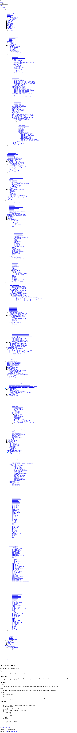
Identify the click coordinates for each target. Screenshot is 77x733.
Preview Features (10, 24)
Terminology (11, 190)
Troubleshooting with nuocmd (12, 367)
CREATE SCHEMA (15, 501)
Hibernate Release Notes (16, 250)
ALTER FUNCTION (16, 484)
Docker (8, 14)
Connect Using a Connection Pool (20, 274)
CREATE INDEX (15, 497)
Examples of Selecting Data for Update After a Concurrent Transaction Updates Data (27, 298)
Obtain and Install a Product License (18, 58)
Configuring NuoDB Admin (17, 79)
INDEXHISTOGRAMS (16, 567)
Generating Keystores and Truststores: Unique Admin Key (24, 82)
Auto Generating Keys (16, 252)
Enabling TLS (14, 223)
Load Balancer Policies (11, 218)
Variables (13, 317)
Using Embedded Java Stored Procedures (19, 338)
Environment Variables (11, 441)
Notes (13, 267)
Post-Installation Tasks (18, 63)
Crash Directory (12, 447)
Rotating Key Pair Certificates (19, 84)
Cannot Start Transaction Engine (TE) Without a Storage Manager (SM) (22, 383)
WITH (13, 537)
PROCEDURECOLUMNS (17, 602)
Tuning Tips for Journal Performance (13, 365)
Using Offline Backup (20, 120)
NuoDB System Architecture (15, 30)
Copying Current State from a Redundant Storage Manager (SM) (30, 121)
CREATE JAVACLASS (16, 498)
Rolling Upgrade (19, 71)
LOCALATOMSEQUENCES (17, 576)
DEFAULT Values (17, 415)
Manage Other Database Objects (15, 175)
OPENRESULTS (15, 595)
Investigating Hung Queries (12, 347)
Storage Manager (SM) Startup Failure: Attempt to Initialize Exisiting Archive (23, 386)
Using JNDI (14, 254)
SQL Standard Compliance (14, 482)
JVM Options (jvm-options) (14, 393)
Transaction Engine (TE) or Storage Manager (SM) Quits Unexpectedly (22, 387)
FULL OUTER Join (13, 309)
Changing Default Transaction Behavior (19, 287)
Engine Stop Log (12, 448)
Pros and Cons (12, 191)
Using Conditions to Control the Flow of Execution (18, 313)
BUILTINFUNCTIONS (16, 551)
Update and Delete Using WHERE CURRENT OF (21, 328)
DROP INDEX (14, 510)
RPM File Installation (18, 60)
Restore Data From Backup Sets (27, 138)
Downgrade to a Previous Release (18, 73)
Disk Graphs (11, 205)
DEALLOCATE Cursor (16, 330)
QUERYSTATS (15, 609)
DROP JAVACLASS (15, 511)
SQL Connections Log (13, 446)
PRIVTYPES (14, 601)
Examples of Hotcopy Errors (26, 136)
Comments (14, 321)
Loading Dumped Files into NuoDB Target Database (23, 421)
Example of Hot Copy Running (26, 134)
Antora (7, 731)
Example (11, 188)
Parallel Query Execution (13, 50)
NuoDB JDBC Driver (16, 227)
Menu (3, 3)
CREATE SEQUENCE (16, 502)
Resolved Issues (10, 23)
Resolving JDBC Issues (14, 369)
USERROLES (14, 626)
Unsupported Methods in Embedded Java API (20, 341)
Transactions (12, 42)
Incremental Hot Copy (22, 130)
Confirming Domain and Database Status (19, 106)
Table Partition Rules (13, 181)
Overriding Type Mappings (19, 409)
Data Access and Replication (14, 36)
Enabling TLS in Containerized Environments (17, 149)
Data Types (14, 277)
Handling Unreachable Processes (20, 97)
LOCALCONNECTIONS (16, 577)
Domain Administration (12, 153)
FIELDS (13, 558)
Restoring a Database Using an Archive (19, 116)
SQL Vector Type (15, 461)
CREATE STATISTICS (16, 503)
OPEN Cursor (14, 325)
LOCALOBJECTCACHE (16, 580)
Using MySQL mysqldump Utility (15, 634)
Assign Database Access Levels (15, 170)
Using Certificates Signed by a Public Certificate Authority (24, 83)
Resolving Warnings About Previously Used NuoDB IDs (24, 62)
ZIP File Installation (17, 66)
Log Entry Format (12, 376)
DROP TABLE (14, 517)
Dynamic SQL (14, 320)
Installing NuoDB (15, 57)
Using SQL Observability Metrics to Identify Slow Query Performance (22, 350)
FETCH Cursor (14, 326)
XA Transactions (17, 244)
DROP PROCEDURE (16, 512)
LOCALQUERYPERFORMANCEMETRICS (20, 581)
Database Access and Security (15, 164)
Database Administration (12, 160)
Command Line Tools (14, 395)
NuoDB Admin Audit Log (14, 445)
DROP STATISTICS (15, 516)
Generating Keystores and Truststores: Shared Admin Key (24, 81)
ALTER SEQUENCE (16, 486)
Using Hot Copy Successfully (23, 126)
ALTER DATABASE (16, 539)
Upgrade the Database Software (22, 69)
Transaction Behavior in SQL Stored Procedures (18, 293)
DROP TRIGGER (15, 518)
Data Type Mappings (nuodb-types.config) (17, 391)
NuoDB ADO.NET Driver (17, 257)
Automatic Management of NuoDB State (16, 150)
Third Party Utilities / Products (15, 630)
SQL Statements (15, 483)
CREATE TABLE (15, 504)
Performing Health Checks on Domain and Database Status (22, 93)
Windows (16, 64)
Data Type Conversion (16, 462)
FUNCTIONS (14, 562)
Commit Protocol (12, 44)
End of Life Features (11, 27)
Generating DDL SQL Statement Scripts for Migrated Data (24, 422)
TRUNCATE (14, 534)
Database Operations (15, 222)
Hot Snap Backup (19, 141)
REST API (9, 641)
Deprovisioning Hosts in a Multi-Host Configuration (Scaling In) (23, 117)
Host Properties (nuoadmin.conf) (15, 390)
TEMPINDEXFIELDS (16, 620)
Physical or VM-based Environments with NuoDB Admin (20, 54)
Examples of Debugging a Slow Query (19, 355)
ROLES (13, 610)
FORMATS (14, 560)
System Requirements (13, 55)
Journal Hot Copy (21, 131)
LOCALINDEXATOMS (16, 579)
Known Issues (9, 25)
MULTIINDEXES (15, 592)
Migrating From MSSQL (18, 425)
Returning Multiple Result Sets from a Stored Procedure (22, 336)
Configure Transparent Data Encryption (16, 162)
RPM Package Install (13, 18)
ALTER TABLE (15, 488)
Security (11, 636)
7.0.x (6, 656)
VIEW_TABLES (15, 629)
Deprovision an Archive (16, 112)
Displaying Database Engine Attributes (21, 92)
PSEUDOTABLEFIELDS (16, 605)
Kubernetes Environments (14, 145)
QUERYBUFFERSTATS (16, 607)
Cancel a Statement (17, 238)
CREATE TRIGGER (15, 505)
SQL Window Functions (16, 480)
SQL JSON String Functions (17, 471)
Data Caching (9, 41)
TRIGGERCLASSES (16, 624)
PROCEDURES (15, 603)
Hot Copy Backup (22, 125)
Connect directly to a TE (18, 245)
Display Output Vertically (16, 435)
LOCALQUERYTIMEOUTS (17, 582)
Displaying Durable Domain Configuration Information (24, 90)
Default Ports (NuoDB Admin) (12, 440)
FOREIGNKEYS (15, 559)
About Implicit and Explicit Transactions (19, 290)
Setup (10, 192)
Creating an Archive (17, 103)
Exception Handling (17, 241)
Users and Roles (12, 168)
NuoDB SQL (12, 45)
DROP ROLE (14, 513)
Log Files (11, 442)
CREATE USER (15, 506)
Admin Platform (12, 31)
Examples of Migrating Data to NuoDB (21, 423)
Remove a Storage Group (16, 185)
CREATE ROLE (15, 500)
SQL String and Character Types (17, 455)
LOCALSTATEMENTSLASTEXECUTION (20, 584)
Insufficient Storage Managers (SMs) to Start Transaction (19, 385)
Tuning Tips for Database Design (13, 364)
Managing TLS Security (18, 85)
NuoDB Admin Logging (13, 379)
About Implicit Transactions (17, 291)
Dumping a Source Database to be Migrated (22, 420)
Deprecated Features (10, 26)
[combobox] (5, 4)
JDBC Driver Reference (18, 233)
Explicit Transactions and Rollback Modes (17, 294)
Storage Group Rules (13, 180)
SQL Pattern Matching (16, 474)
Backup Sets (20, 128)
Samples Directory (10, 13)
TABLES (13, 617)
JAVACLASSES (15, 570)
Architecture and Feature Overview (13, 29)
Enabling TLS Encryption (19, 80)
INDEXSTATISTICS (16, 569)
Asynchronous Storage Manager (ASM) (17, 189)
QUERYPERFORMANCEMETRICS (19, 608)
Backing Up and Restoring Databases (21, 118)
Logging (15, 240)
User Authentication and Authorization (14, 159)
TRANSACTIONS (15, 623)
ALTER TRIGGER (15, 489)
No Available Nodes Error (14, 372)
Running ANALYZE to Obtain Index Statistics (17, 354)
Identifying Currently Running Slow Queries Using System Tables (21, 352)
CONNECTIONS (15, 554)
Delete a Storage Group (16, 186)
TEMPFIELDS (14, 618)
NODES (13, 593)
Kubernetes (9, 16)
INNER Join (11, 306)
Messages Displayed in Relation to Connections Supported (17, 374)
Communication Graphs (13, 203)
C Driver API (9, 643)
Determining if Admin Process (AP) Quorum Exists (23, 96)
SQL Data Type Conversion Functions (18, 469)
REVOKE (14, 529)
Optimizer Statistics (15, 51)
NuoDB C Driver (15, 263)
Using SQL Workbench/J (13, 632)
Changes (8, 22)
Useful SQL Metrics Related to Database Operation (16, 214)
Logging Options (12, 380)
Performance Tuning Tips (12, 361)
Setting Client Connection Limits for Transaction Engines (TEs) (18, 197)
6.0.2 (6, 657)
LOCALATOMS (15, 575)
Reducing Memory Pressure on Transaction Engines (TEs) (17, 196)
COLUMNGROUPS (15, 552)
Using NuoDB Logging (14, 375)
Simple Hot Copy (21, 127)
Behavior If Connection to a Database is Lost (20, 302)
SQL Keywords (12, 481)
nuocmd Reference (15, 401)
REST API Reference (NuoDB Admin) (14, 451)
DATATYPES (14, 556)
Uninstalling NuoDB (18, 74)
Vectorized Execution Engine (14, 46)
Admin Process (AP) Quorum (12, 157)
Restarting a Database (15, 108)
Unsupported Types (17, 417)
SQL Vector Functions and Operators (18, 479)
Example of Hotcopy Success (26, 137)
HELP (13, 540)
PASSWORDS (14, 599)
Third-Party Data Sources (18, 235)
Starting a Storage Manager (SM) (18, 109)
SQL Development (11, 282)
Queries (13, 275)
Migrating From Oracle (18, 427)
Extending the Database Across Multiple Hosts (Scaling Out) (22, 114)
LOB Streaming (17, 243)
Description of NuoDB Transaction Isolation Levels (21, 296)
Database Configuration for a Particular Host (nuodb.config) (20, 392)
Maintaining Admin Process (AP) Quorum (14, 158)
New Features (9, 21)
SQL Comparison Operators (17, 467)
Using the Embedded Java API (17, 337)
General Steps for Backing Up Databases (21, 119)
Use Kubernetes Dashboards (14, 213)
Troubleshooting (10, 366)
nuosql (13, 431)
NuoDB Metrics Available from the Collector (17, 211)
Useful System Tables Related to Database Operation (16, 215)
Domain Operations (15, 78)
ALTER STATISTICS (16, 487)
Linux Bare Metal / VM (14, 17)
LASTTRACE (14, 574)
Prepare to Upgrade (17, 68)
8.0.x (6, 655)
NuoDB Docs (4, 1)
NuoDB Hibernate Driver (16, 249)
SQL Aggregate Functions (16, 466)
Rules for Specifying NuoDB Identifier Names (15, 283)
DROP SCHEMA (15, 514)
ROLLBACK (14, 530)
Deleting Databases (15, 142)
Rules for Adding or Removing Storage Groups (20, 183)
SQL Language (12, 452)
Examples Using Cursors (16, 331)
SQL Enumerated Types (18, 650)
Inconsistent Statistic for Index (14, 384)
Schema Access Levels (13, 169)
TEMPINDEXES (15, 619)
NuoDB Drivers (13, 219)
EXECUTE (14, 521)
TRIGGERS (14, 625)
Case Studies (11, 210)
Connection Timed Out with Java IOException (17, 370)
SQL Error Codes (12, 464)
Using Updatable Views (14, 342)
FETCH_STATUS (15, 327)
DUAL (13, 557)
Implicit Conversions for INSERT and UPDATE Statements (22, 463)
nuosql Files (14, 432)
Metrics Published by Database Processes (14, 450)
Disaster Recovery (12, 194)
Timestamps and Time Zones (19, 246)
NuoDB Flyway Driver (13, 256)
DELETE (13, 508)
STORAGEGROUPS (16, 615)
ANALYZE (14, 492)
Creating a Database (17, 104)
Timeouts (15, 239)
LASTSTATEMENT (15, 573)
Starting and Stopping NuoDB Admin (18, 87)
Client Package (10, 217)
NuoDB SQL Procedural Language (18, 316)
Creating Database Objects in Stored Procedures (18, 322)
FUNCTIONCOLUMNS (16, 561)
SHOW (13, 545)
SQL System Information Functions (18, 476)
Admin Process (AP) (11, 156)
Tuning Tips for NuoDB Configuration (14, 363)
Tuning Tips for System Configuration (14, 362)
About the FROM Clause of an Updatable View (18, 344)
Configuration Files (13, 389)
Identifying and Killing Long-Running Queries (15, 373)
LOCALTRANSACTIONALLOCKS (19, 588)
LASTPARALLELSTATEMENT (18, 571)
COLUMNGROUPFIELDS (17, 553)
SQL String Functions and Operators (18, 475)
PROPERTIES (14, 604)
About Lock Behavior (13, 289)
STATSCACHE (15, 614)
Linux (15, 59)
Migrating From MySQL (18, 426)
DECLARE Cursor (15, 324)
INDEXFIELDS (15, 565)
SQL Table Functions (15, 477)
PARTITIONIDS (15, 598)
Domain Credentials (10, 155)
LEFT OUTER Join (13, 307)
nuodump (11, 403)
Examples (13, 225)
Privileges (11, 638)
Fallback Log (11, 449)
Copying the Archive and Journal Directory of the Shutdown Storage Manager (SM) (33, 122)
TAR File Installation (17, 61)
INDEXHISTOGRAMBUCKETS (18, 566)
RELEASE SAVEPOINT (16, 526)
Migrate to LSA (14, 113)
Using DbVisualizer (13, 631)
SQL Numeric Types (15, 456)
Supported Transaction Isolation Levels (21, 237)
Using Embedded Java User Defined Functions (20, 340)
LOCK (13, 525)
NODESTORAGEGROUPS (17, 594)
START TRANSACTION (16, 533)
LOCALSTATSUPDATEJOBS (17, 585)
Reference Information (12, 388)
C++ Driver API (10, 644)
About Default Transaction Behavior (18, 286)
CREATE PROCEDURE (16, 499)
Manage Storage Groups (16, 182)
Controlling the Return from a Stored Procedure (20, 334)
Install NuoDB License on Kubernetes (16, 148)
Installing (11, 198)
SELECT (13, 532)
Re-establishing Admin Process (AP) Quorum (22, 99)
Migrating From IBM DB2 (19, 424)
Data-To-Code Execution (13, 48)
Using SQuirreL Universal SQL (15, 633)
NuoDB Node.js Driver (16, 270)
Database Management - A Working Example (20, 143)
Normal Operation (12, 193)
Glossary (6, 645)
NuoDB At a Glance (11, 10)
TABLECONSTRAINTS (16, 616)
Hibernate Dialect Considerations (18, 251)
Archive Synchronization (13, 37)
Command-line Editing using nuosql (18, 434)
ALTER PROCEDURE (16, 485)
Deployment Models (11, 53)
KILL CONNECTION (16, 541)
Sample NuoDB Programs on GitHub (16, 281)
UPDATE (13, 535)
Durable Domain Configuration (12, 154)
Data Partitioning (12, 38)
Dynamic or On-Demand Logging (15, 377)
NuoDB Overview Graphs (14, 208)
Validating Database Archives (19, 105)
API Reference (14, 226)
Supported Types (17, 418)
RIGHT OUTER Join (13, 308)
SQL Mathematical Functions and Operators (19, 473)
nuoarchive (14, 396)
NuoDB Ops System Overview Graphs (16, 207)
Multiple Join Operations (13, 311)
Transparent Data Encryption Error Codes (16, 163)
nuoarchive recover (15, 398)
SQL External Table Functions (17, 478)
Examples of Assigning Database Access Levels (17, 171)
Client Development (11, 216)
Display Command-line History (17, 437)
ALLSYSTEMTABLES (16, 550)
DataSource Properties (18, 234)
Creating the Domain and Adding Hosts (19, 86)
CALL (13, 493)
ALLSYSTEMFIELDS (16, 549)
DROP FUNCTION (15, 509)
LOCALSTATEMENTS (16, 583)
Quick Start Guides (11, 12)
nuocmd (13, 400)
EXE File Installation (17, 65)
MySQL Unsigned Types (18, 416)
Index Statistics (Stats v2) (16, 52)
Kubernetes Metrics (12, 212)
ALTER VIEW (14, 491)
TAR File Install (12, 19)
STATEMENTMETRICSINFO (17, 613)
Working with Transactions (14, 285)
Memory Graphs (12, 206)
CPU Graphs (11, 204)
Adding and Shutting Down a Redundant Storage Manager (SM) (23, 115)
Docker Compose (10, 15)
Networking (11, 32)
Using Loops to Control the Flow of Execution (17, 314)
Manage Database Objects (14, 172)
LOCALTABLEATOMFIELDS (17, 586)
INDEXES (14, 564)
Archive (10, 39)
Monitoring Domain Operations (20, 88)
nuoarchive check (15, 397)
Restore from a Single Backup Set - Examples (29, 139)
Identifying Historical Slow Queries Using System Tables (19, 351)
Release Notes (10, 20)
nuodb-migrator (15, 406)
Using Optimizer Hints (13, 359)
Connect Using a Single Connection (20, 273)
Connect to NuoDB (17, 272)
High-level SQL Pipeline (13, 47)
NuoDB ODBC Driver (16, 259)
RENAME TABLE (15, 527)
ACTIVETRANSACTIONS (17, 548)
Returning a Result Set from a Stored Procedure (20, 335)
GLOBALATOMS (15, 563)
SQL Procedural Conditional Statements (19, 318)
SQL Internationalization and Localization (16, 453)
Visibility (11, 43)
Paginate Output (14, 436)
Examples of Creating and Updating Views (17, 346)
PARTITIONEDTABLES (16, 597)
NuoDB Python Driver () (18, 279)
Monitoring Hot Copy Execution (27, 133)
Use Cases (11, 179)
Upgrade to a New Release (19, 67)
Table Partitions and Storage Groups (16, 178)
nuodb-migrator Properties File (17, 407)
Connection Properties (11, 394)
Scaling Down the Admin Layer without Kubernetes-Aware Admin (21, 151)
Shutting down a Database (16, 107)
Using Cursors (14, 323)
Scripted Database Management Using (21, 144)
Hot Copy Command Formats (23, 132)
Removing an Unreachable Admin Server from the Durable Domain (26, 98)
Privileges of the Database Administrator (16, 165)
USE (12, 536)
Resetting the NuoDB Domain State (18, 94)
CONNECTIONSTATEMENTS (18, 555)
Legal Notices (9, 28)
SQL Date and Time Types (16, 457)
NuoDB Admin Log (13, 443)
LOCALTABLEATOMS (16, 587)
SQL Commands (15, 538)
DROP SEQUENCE (15, 515)
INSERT (13, 524)
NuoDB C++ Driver (15, 220)
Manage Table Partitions (13, 187)
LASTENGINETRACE (16, 572)
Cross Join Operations (13, 310)
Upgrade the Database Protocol (19, 72)
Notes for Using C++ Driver (17, 224)
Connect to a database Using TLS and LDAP (17, 166)
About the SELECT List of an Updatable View (17, 343)
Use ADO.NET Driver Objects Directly (19, 258)
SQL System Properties (13, 546)
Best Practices (16, 236)
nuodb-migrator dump (16, 412)
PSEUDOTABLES (15, 606)
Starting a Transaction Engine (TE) (18, 110)
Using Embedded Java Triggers (17, 339)
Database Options (10, 439)
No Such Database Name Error (15, 371)
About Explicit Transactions (17, 292)
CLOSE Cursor (14, 329)
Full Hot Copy (21, 129)
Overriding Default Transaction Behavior (19, 288)
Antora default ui (14, 731)
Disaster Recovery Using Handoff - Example (17, 195)
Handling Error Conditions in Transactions (19, 301)
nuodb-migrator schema (18, 408)
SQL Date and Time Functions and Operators (20, 470)
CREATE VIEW (15, 507)
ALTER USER (14, 490)
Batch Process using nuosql (16, 433)
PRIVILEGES (14, 600)
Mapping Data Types (18, 414)
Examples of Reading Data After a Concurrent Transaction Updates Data (25, 297)
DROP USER (14, 519)
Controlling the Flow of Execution (16, 312)
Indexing (11, 40)
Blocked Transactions (11, 368)
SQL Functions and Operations (17, 465)
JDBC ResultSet (17, 242)
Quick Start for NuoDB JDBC (17, 229)
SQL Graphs (11, 209)
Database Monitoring (11, 200)
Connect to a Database (16, 253)
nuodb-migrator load (15, 413)
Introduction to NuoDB (12, 9)
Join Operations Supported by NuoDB (17, 305)
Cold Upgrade (18, 70)
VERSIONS (14, 628)
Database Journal (10, 176)
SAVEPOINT (14, 531)
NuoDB (1, 2)
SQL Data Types (15, 454)
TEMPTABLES (15, 621)
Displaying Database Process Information (21, 91)
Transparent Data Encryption (15, 161)
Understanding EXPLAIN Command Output (15, 348)
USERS (13, 627)
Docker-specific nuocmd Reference (18, 402)
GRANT (13, 523)
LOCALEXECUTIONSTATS (17, 578)
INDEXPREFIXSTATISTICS (17, 568)
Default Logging (12, 378)
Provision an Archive (15, 111)
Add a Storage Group (15, 184)
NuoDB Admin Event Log (14, 444)
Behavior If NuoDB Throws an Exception (19, 303)
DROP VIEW (14, 520)
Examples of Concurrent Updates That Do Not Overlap (21, 300)
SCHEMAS (14, 611)
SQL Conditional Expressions (17, 468)
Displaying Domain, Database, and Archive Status (23, 89)
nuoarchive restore (15, 399)
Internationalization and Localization (13, 360)
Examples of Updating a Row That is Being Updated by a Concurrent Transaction (26, 299)
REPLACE (14, 528)
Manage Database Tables (13, 174)
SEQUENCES (14, 612)
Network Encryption (13, 639)
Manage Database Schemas (14, 173)
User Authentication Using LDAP (15, 167)
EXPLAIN (14, 522)
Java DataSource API (11, 642)
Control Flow (14, 319)
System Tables (14, 547)
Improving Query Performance (15, 349)
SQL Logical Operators (16, 472)
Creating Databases (17, 102)
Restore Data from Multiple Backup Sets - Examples (30, 140)
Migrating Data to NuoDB (19, 419)
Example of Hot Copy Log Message (27, 135)
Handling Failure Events (18, 95)
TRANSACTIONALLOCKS (17, 622)
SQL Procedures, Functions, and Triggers (17, 315)
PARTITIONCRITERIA (16, 596)
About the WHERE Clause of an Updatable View (18, 345)
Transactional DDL (12, 49)
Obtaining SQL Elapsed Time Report (16, 353)
